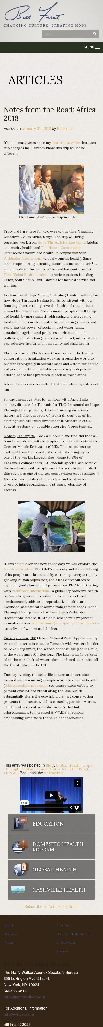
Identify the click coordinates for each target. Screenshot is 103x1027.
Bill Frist (64, 128)
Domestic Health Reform (74, 934)
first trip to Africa (66, 142)
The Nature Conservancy (61, 247)
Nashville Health (59, 889)
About (9, 925)
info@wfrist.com (19, 1014)
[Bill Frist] (45, 27)
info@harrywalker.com (24, 996)
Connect (11, 934)
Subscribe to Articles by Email (52, 906)
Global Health (68, 765)
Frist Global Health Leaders (26, 274)
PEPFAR (11, 772)
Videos (9, 942)
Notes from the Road (68, 769)
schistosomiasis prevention (27, 685)
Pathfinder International (23, 258)
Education (64, 925)
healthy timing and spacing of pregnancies (65, 623)
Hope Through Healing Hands (62, 242)
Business (63, 951)
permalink (53, 772)
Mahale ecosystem (18, 569)
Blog (50, 765)
